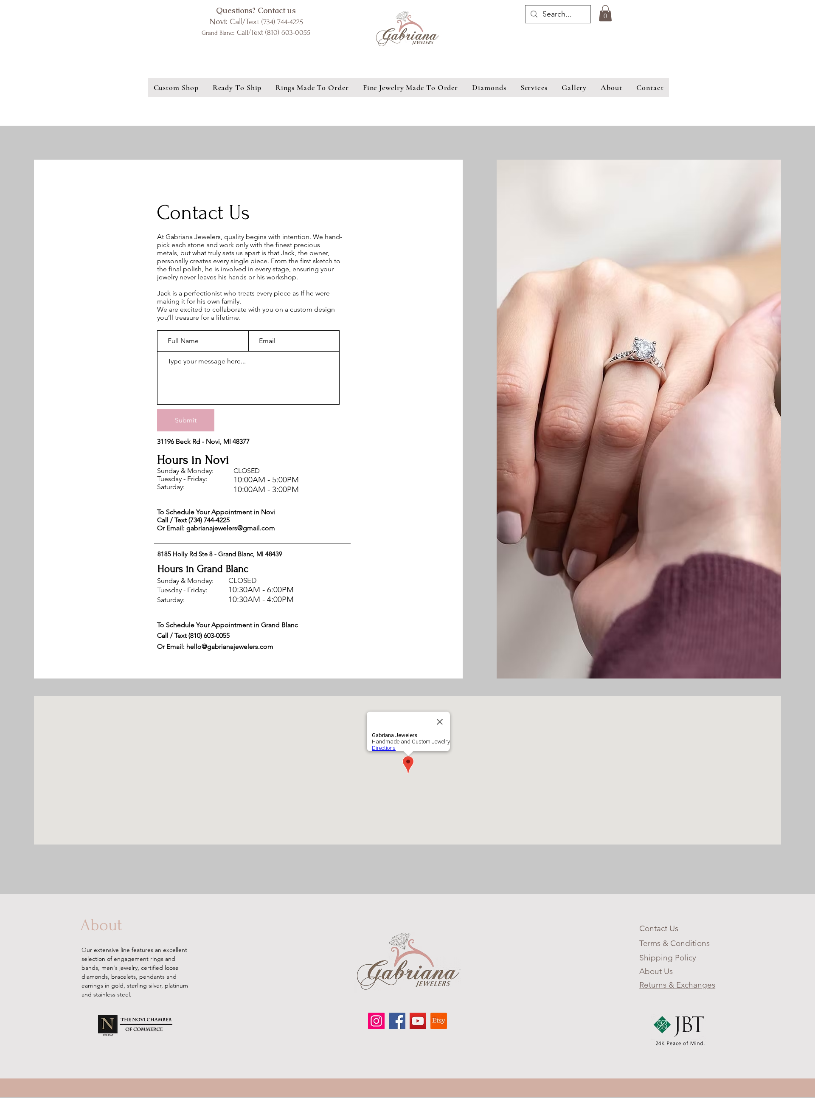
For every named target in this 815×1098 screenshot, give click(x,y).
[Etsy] (438, 1021)
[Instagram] (376, 1021)
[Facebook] (397, 1021)
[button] (605, 13)
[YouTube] (418, 1021)
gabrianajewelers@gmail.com (230, 528)
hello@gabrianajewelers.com (229, 646)
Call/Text (256, 21)
